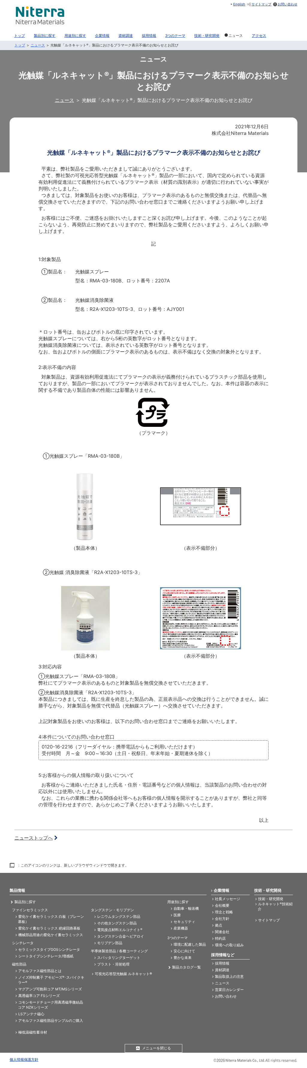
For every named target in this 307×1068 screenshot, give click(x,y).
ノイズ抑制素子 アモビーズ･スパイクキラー (51, 980)
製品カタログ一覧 (186, 967)
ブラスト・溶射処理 (113, 964)
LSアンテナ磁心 (31, 1014)
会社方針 (222, 918)
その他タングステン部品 (117, 923)
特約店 (220, 938)
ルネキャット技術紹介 (275, 906)
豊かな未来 (183, 957)
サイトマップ (261, 4)
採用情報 (222, 963)
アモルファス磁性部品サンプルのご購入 (50, 1020)
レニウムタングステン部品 (118, 916)
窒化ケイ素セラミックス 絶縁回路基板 (49, 928)
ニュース (38, 45)
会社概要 (222, 905)
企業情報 (221, 890)
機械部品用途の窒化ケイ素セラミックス (50, 935)
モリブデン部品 (109, 943)
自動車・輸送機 (186, 908)
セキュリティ (184, 921)
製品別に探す (25, 902)
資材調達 (222, 970)
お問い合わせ (287, 4)
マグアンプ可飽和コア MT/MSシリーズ (50, 989)
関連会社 (222, 932)
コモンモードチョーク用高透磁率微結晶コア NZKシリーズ (50, 1005)
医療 (177, 915)
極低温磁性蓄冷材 (32, 1032)
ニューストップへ (33, 838)
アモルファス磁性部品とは (39, 970)
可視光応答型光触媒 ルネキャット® (123, 973)
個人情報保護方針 (24, 1059)
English (239, 4)
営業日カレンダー (229, 989)
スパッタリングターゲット (118, 957)
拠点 (218, 925)
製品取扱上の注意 (229, 976)
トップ (19, 45)
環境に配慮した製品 (190, 944)
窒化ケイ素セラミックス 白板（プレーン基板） (51, 919)
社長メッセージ (227, 899)
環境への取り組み (229, 945)
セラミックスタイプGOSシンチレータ (49, 949)
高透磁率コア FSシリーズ (39, 995)
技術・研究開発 (270, 899)
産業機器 (181, 928)
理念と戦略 (224, 912)
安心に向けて (184, 951)
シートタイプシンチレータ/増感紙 (45, 956)
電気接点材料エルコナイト (119, 929)
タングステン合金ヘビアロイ (120, 936)
